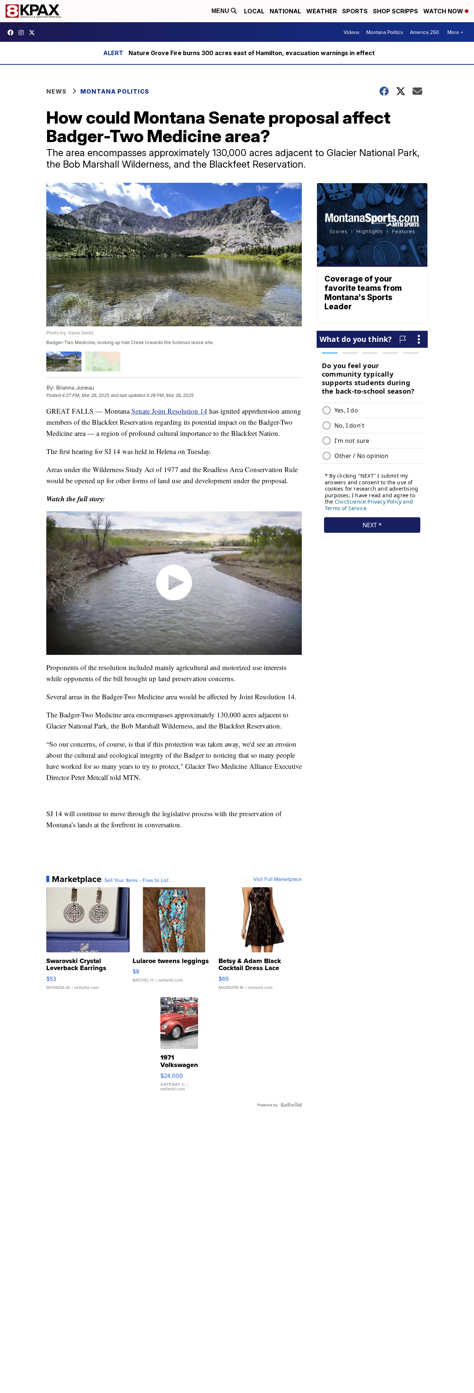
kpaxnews (34, 33)
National (285, 11)
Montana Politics (384, 32)
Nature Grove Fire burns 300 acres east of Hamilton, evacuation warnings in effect (251, 53)
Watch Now (444, 11)
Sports (355, 11)
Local (254, 11)
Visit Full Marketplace (277, 879)
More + (455, 32)
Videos (352, 32)
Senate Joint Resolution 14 (169, 410)
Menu (221, 11)
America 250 (424, 32)
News (56, 91)
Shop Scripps (395, 11)
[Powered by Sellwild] (291, 1104)
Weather (321, 11)
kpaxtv (12, 33)
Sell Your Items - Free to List (136, 880)
